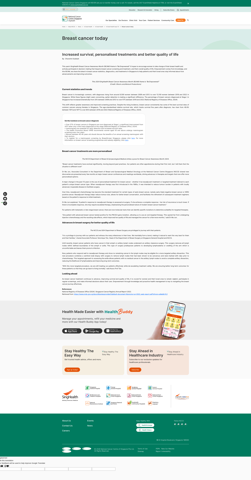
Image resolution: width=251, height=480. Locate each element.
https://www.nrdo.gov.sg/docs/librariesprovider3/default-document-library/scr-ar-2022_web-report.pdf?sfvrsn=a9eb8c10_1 (121, 294)
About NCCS (71, 26)
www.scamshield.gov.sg (79, 5)
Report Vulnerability (163, 451)
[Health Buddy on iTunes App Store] (71, 331)
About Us (66, 421)
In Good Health (88, 26)
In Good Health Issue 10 (112, 26)
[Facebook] (175, 424)
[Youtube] (179, 424)
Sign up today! (72, 370)
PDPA (158, 449)
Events (90, 421)
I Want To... (180, 20)
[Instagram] (182, 424)
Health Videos (147, 430)
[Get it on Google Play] (92, 331)
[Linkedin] (186, 424)
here (133, 138)
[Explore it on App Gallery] (113, 331)
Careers (66, 431)
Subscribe (135, 370)
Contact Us (67, 426)
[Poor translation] (7, 466)
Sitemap (141, 451)
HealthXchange (147, 425)
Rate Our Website (167, 449)
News (79, 26)
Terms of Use (142, 449)
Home (63, 26)
